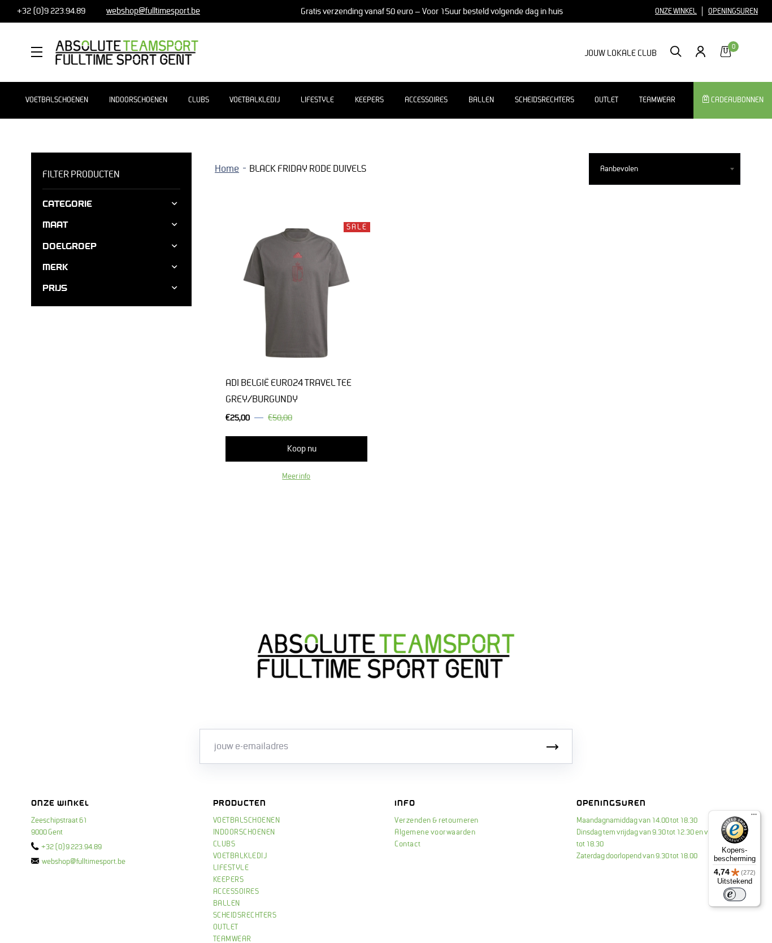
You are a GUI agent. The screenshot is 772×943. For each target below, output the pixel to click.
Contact (407, 844)
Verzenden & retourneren (436, 820)
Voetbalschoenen (56, 100)
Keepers (369, 100)
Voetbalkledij (254, 100)
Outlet (606, 100)
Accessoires (426, 100)
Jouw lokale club (620, 53)
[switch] (734, 894)
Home (227, 169)
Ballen (481, 100)
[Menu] (754, 817)
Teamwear (657, 100)
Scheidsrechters (544, 100)
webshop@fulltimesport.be (83, 861)
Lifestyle (317, 100)
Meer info (296, 476)
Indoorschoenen (138, 100)
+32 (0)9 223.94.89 (50, 11)
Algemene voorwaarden (434, 832)
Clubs (198, 100)
